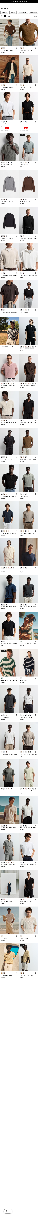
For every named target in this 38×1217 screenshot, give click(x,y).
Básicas (13, 12)
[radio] (1, 48)
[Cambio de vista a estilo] (2, 16)
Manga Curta (22, 12)
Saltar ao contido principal (19, 1)
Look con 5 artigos (7, 346)
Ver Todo (4, 12)
